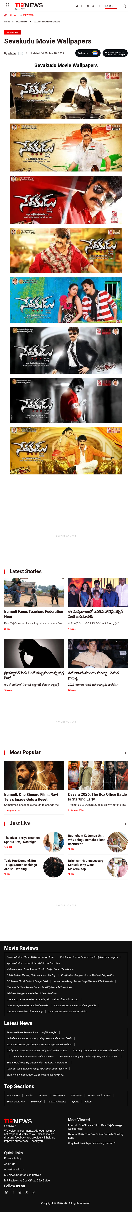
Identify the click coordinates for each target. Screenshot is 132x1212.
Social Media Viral (16, 1101)
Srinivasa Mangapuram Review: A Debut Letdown (32, 993)
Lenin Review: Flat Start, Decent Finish (67, 1011)
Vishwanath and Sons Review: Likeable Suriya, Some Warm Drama (40, 969)
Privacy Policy (12, 1158)
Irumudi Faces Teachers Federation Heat (33, 1056)
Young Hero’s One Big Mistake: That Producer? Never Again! (37, 1062)
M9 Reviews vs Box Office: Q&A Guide (27, 1180)
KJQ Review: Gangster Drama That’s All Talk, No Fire (87, 975)
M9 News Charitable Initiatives (22, 1175)
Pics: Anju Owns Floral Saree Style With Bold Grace (98, 1050)
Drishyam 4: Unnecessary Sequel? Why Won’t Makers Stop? (37, 1050)
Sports (75, 1101)
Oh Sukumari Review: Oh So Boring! (25, 1011)
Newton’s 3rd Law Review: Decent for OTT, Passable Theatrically (39, 987)
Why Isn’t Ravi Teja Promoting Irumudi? (92, 1143)
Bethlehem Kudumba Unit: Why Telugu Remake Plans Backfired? (39, 1038)
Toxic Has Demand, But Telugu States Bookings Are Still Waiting (39, 1044)
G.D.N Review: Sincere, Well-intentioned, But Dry (31, 975)
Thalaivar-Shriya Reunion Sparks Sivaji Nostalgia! (32, 1032)
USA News (76, 1095)
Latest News (18, 1023)
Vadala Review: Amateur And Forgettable (75, 1005)
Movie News (21, 22)
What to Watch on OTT (99, 1095)
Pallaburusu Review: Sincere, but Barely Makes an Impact (89, 957)
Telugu (109, 6)
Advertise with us (14, 1169)
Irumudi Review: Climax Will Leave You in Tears (30, 957)
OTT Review (59, 1095)
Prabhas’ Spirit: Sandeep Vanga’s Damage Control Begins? (37, 1068)
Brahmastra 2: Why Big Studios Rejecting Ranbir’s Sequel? (89, 1056)
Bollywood (36, 1101)
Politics (29, 1095)
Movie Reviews (21, 948)
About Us (9, 1164)
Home (7, 22)
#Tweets (28, 15)
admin (12, 53)
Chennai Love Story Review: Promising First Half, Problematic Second (42, 999)
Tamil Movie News (56, 1101)
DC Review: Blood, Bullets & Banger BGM (27, 981)
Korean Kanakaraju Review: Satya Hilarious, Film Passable (83, 981)
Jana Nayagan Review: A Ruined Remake (27, 1005)
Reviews (43, 1095)
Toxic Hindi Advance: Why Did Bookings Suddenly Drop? (35, 1074)
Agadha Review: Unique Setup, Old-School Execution (33, 963)
